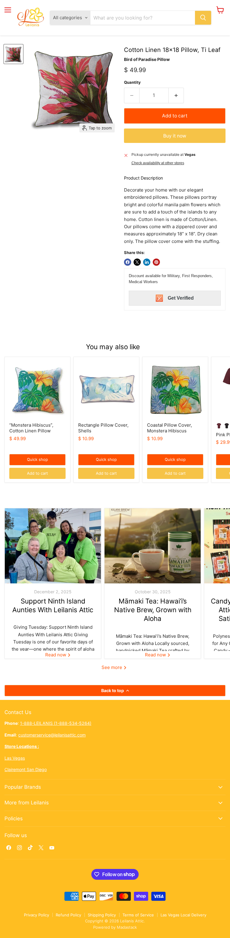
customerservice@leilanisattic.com (52, 734)
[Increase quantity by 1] (176, 95)
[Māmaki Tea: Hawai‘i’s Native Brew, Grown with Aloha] (153, 545)
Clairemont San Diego (25, 769)
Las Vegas (14, 758)
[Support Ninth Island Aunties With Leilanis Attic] (53, 545)
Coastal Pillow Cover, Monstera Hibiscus (169, 428)
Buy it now (174, 136)
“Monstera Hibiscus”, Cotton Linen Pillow (31, 428)
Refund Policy (68, 914)
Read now (56, 655)
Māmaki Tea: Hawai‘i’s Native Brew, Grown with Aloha (152, 610)
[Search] (203, 18)
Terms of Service (138, 914)
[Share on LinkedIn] (146, 262)
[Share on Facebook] (127, 262)
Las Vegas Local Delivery (183, 914)
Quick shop (37, 459)
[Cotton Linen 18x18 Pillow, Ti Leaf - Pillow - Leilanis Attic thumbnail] (13, 54)
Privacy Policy (36, 914)
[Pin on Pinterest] (156, 262)
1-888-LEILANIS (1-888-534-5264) (55, 723)
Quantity (132, 82)
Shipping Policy (102, 914)
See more (112, 667)
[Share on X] (137, 262)
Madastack (127, 927)
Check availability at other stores (157, 163)
